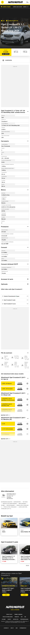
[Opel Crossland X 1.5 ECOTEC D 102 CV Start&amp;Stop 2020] (27, 405)
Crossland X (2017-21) (12, 20)
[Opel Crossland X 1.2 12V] (27, 424)
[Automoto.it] (15, 2)
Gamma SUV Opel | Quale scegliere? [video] (8, 590)
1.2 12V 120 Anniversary (7, 429)
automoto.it (6, 628)
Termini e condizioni (18, 614)
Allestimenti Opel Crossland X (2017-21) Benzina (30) (13, 418)
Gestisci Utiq (15, 619)
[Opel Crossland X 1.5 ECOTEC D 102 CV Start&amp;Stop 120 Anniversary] (27, 399)
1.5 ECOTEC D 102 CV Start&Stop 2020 (6, 404)
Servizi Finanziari (11, 505)
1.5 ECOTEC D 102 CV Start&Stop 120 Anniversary (8, 399)
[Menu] (27, 2)
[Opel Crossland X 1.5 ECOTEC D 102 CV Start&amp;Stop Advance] (27, 410)
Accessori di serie (7, 279)
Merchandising (22, 503)
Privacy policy (9, 614)
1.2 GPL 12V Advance (6, 383)
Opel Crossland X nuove (10, 304)
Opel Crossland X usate (9, 300)
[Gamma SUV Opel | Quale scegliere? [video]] (9, 582)
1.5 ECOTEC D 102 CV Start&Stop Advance (6, 410)
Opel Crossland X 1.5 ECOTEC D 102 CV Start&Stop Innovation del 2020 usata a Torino (9, 558)
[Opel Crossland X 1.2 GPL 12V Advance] (27, 383)
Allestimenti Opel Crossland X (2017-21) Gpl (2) (13, 378)
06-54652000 (9, 497)
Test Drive (25, 501)
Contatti (9, 619)
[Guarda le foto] (15, 33)
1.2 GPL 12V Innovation (7, 388)
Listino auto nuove (17, 6)
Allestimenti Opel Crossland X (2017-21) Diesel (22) (13, 394)
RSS (25, 616)
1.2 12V (3, 423)
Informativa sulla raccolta (6, 632)
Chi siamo (4, 619)
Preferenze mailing (24, 619)
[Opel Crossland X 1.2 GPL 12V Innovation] (27, 389)
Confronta (6, 53)
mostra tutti (4, 415)
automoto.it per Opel (8, 586)
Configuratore (17, 501)
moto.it (12, 628)
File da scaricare (6, 353)
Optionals (4, 284)
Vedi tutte (27, 565)
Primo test (24, 586)
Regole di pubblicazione (8, 616)
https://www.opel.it (10, 498)
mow (17, 628)
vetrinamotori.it (23, 628)
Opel (3, 20)
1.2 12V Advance (5, 434)
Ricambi (3, 505)
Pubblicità (17, 616)
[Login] (2, 2)
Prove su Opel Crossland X (10, 507)
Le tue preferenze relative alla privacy (9, 634)
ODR (21, 616)
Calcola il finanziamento (10, 296)
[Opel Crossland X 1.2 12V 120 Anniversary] (27, 429)
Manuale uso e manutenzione (10, 503)
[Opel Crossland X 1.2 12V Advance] (27, 434)
